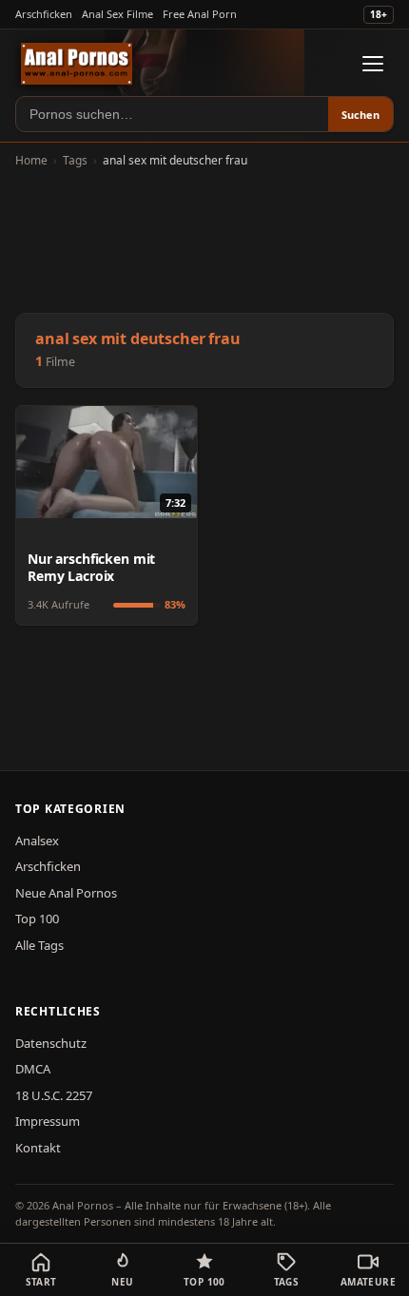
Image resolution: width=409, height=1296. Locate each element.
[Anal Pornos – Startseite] (76, 63)
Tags (75, 160)
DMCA (32, 1068)
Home (31, 160)
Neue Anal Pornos (66, 892)
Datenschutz (51, 1043)
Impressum (47, 1121)
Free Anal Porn (200, 14)
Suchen (360, 114)
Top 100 (37, 918)
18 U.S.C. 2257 (53, 1095)
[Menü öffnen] (373, 64)
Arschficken (43, 14)
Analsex (37, 840)
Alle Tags (39, 945)
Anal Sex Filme (117, 14)
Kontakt (38, 1147)
